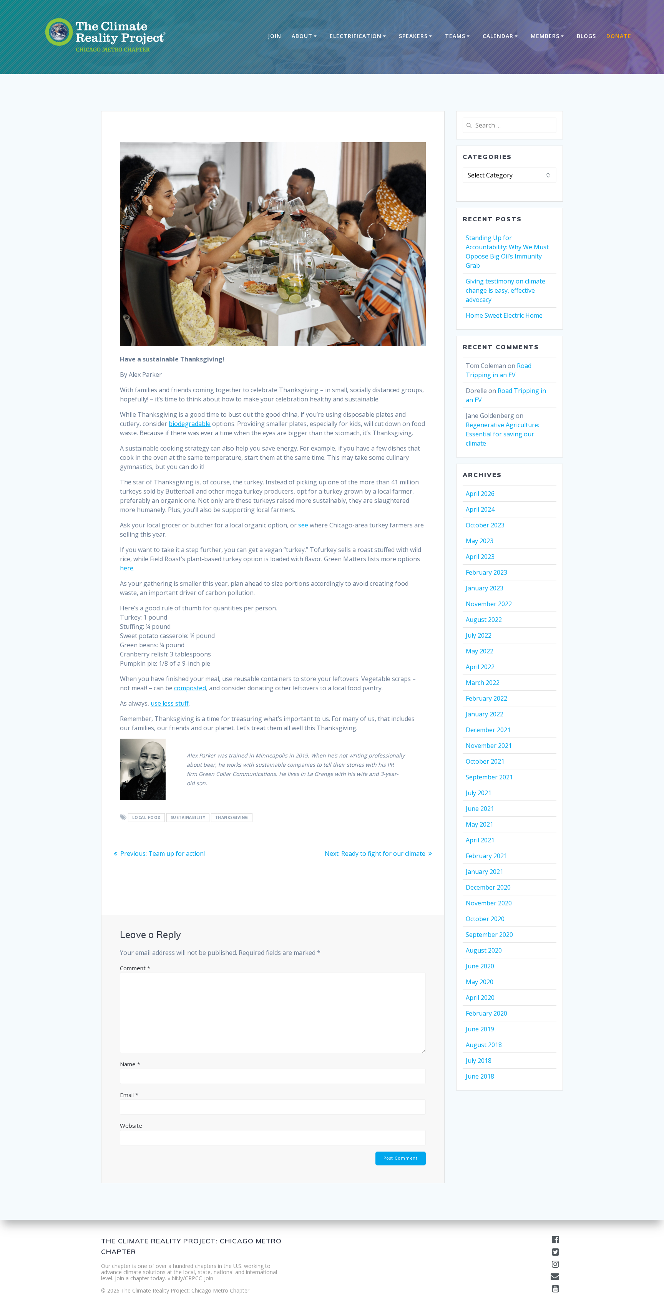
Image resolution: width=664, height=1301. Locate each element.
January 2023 (484, 588)
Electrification (356, 36)
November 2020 (489, 903)
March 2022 (483, 682)
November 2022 (489, 604)
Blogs (586, 36)
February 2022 (486, 698)
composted (190, 688)
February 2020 (486, 1013)
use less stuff (170, 703)
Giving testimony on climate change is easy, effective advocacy (505, 290)
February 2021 (486, 856)
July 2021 (478, 793)
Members (545, 36)
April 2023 (480, 556)
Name (130, 1064)
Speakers (413, 36)
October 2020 (485, 919)
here (126, 568)
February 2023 (486, 572)
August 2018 (484, 1045)
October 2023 (485, 525)
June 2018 (480, 1076)
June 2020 (480, 966)
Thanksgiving (231, 817)
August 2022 (484, 619)
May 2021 (479, 824)
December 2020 (488, 887)
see (303, 525)
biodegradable (190, 423)
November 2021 (489, 745)
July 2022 (478, 635)
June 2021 (480, 808)
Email (129, 1095)
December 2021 (488, 730)
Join (274, 36)
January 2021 (484, 871)
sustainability (188, 817)
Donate (618, 36)
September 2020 (489, 934)
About (302, 36)
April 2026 (480, 493)
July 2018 (478, 1060)
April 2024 (480, 509)
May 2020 (479, 982)
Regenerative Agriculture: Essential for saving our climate (502, 434)
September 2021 (489, 777)
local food (146, 817)
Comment (135, 968)
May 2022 (479, 651)
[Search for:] (509, 125)
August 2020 (484, 950)
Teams (455, 36)
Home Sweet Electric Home (504, 315)
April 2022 (480, 667)
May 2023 (479, 541)
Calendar (498, 36)
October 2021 (485, 761)
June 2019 (480, 1029)
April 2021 (480, 840)
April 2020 (480, 997)
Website (131, 1125)
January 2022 (484, 714)
